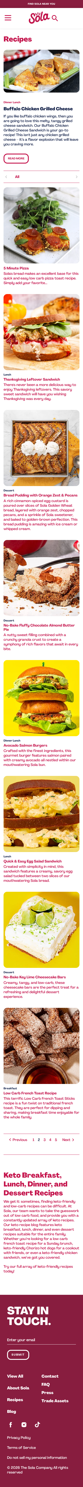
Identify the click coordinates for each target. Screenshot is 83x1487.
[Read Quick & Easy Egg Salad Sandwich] (41, 814)
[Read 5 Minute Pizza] (41, 225)
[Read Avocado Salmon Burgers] (41, 698)
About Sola (18, 1388)
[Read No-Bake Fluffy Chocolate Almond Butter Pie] (41, 578)
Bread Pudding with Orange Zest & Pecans (40, 495)
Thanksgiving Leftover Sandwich (32, 379)
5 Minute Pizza (16, 268)
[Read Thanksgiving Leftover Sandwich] (41, 332)
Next (66, 1139)
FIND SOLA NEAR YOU (41, 4)
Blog (11, 1411)
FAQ (46, 1384)
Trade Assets (55, 1401)
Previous (20, 1139)
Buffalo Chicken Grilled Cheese (38, 109)
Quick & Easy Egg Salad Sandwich (33, 861)
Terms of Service (21, 1447)
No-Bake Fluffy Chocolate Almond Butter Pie (39, 627)
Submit (18, 1354)
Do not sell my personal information (37, 1457)
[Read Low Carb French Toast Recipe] (41, 1046)
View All (15, 1376)
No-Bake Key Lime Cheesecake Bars (35, 977)
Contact (50, 1376)
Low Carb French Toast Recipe (30, 1093)
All (17, 176)
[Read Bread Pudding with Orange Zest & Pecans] (41, 448)
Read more (16, 158)
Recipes (15, 1399)
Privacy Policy (19, 1437)
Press (48, 1392)
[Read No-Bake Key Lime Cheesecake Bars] (41, 930)
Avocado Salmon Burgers (25, 745)
